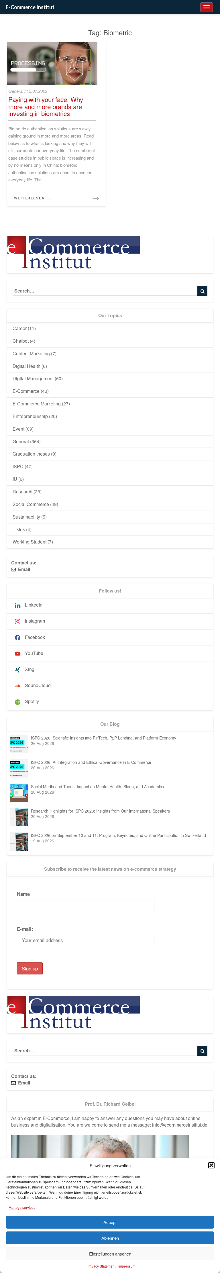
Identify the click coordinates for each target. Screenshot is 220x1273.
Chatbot (21, 341)
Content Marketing (31, 353)
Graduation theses (31, 453)
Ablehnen (110, 1238)
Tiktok (19, 529)
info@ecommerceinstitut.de (179, 1124)
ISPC (18, 466)
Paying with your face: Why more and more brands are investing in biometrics (45, 106)
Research (22, 491)
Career (20, 328)
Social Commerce (31, 504)
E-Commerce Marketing (37, 403)
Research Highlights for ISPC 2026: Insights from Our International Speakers (100, 811)
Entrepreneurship (30, 416)
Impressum (126, 1266)
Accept (110, 1222)
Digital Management (33, 378)
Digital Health (26, 366)
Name (23, 893)
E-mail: (25, 928)
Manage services (22, 1207)
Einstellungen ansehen (110, 1254)
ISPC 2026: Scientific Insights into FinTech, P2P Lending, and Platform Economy (103, 738)
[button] (211, 1165)
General (15, 91)
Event (18, 428)
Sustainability (26, 516)
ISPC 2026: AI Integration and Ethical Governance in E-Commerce (91, 762)
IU (15, 479)
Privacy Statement (101, 1266)
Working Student (29, 541)
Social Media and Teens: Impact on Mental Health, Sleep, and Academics (97, 786)
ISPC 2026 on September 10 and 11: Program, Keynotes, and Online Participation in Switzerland (118, 835)
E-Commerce (26, 391)
